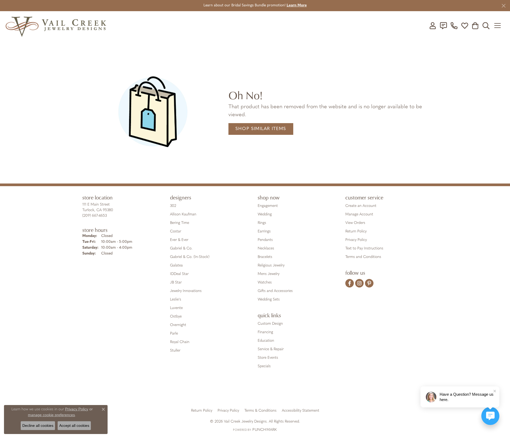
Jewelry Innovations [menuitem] (186, 291)
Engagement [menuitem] (268, 206)
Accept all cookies (74, 425)
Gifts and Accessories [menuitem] (275, 291)
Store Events (268, 358)
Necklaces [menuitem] (266, 249)
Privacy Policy (356, 240)
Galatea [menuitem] (176, 266)
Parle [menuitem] (174, 334)
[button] (432, 25)
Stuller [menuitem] (175, 351)
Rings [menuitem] (262, 223)
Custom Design (270, 324)
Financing (265, 332)
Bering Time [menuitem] (179, 223)
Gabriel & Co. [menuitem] (181, 249)
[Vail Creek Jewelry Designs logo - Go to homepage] (56, 25)
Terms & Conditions (260, 411)
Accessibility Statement (300, 411)
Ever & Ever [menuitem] (179, 240)
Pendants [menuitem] (265, 240)
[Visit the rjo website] (257, 392)
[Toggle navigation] (499, 25)
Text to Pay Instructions (364, 249)
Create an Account (360, 206)
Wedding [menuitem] (265, 214)
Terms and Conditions (363, 257)
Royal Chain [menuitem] (179, 342)
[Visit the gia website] (213, 392)
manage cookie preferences (51, 415)
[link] (443, 25)
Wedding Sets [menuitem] (269, 300)
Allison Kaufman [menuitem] (183, 214)
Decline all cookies (37, 425)
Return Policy (356, 231)
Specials (264, 366)
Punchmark (264, 430)
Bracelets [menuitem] (265, 257)
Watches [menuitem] (265, 283)
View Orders (355, 223)
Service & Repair (271, 349)
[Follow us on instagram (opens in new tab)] (359, 283)
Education (266, 341)
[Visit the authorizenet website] (277, 392)
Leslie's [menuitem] (175, 300)
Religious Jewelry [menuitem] (271, 266)
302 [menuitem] (173, 206)
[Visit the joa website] (237, 392)
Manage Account (359, 214)
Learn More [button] (297, 5)
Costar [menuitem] (175, 231)
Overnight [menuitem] (178, 325)
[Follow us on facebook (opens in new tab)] (349, 283)
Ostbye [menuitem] (176, 317)
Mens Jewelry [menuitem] (268, 274)
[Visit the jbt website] (298, 392)
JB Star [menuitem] (176, 283)
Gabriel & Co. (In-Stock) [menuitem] (189, 257)
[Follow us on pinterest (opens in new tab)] (369, 283)
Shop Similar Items (260, 129)
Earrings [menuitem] (264, 231)
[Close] (503, 5)
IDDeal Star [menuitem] (179, 274)
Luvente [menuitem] (176, 308)
